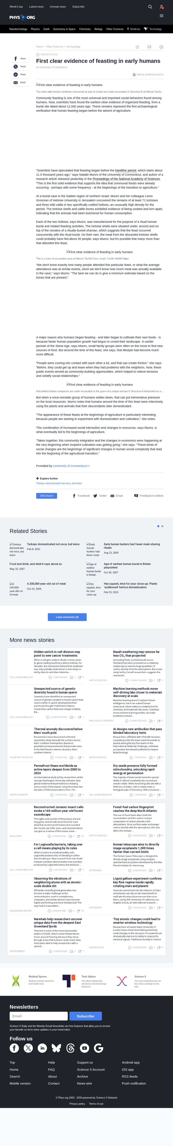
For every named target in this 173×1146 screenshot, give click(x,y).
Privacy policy (77, 1103)
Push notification (134, 1083)
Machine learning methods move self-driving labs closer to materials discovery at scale (137, 692)
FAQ (51, 1069)
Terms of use (96, 1103)
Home (14, 1069)
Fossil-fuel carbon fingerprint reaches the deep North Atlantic (135, 809)
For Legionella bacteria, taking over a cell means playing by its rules (58, 846)
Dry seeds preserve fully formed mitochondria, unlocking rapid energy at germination (135, 769)
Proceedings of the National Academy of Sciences (126, 179)
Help (51, 1062)
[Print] (161, 47)
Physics (35, 29)
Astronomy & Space (64, 29)
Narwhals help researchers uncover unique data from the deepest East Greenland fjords (58, 922)
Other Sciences (114, 29)
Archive (82, 1076)
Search (15, 1076)
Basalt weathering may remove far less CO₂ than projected (136, 653)
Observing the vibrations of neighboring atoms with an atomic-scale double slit (58, 882)
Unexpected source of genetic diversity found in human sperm (55, 690)
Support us (85, 1062)
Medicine (135, 29)
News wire (84, 1083)
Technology (155, 29)
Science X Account (91, 1069)
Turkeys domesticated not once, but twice (59, 483)
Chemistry (85, 29)
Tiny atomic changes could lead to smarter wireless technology (136, 921)
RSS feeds (130, 1076)
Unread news (58, 6)
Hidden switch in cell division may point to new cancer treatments (57, 653)
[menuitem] (18, 29)
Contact (53, 1083)
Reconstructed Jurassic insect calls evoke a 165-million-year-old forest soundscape (58, 810)
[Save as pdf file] (149, 47)
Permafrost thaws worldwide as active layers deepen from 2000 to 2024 (57, 769)
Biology (98, 29)
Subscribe (78, 6)
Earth (47, 29)
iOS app (128, 1069)
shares (46, 495)
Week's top (16, 6)
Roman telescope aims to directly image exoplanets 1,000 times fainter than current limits (136, 848)
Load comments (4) (67, 617)
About (52, 1076)
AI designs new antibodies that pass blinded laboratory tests (137, 730)
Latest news (36, 6)
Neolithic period (125, 170)
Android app (131, 1062)
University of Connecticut (53, 67)
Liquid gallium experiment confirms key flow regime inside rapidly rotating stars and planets (137, 882)
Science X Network (106, 1097)
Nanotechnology (18, 29)
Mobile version (20, 1083)
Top (12, 1062)
